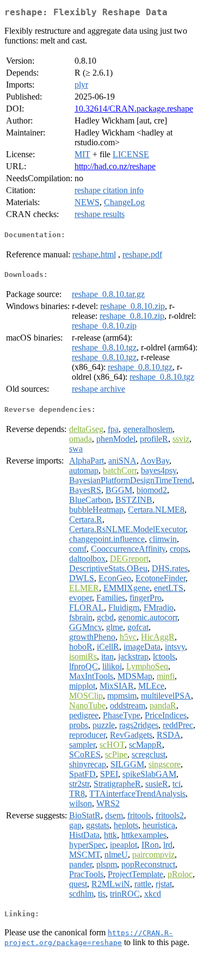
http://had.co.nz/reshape (115, 166)
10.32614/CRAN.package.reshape (134, 108)
